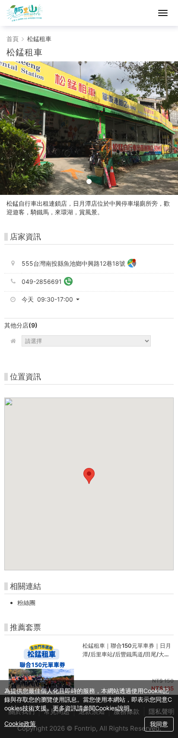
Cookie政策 (20, 723)
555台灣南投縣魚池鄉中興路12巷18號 (73, 263)
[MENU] (163, 13)
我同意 (159, 724)
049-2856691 (42, 281)
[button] (54, 299)
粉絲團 (26, 602)
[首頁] (24, 13)
